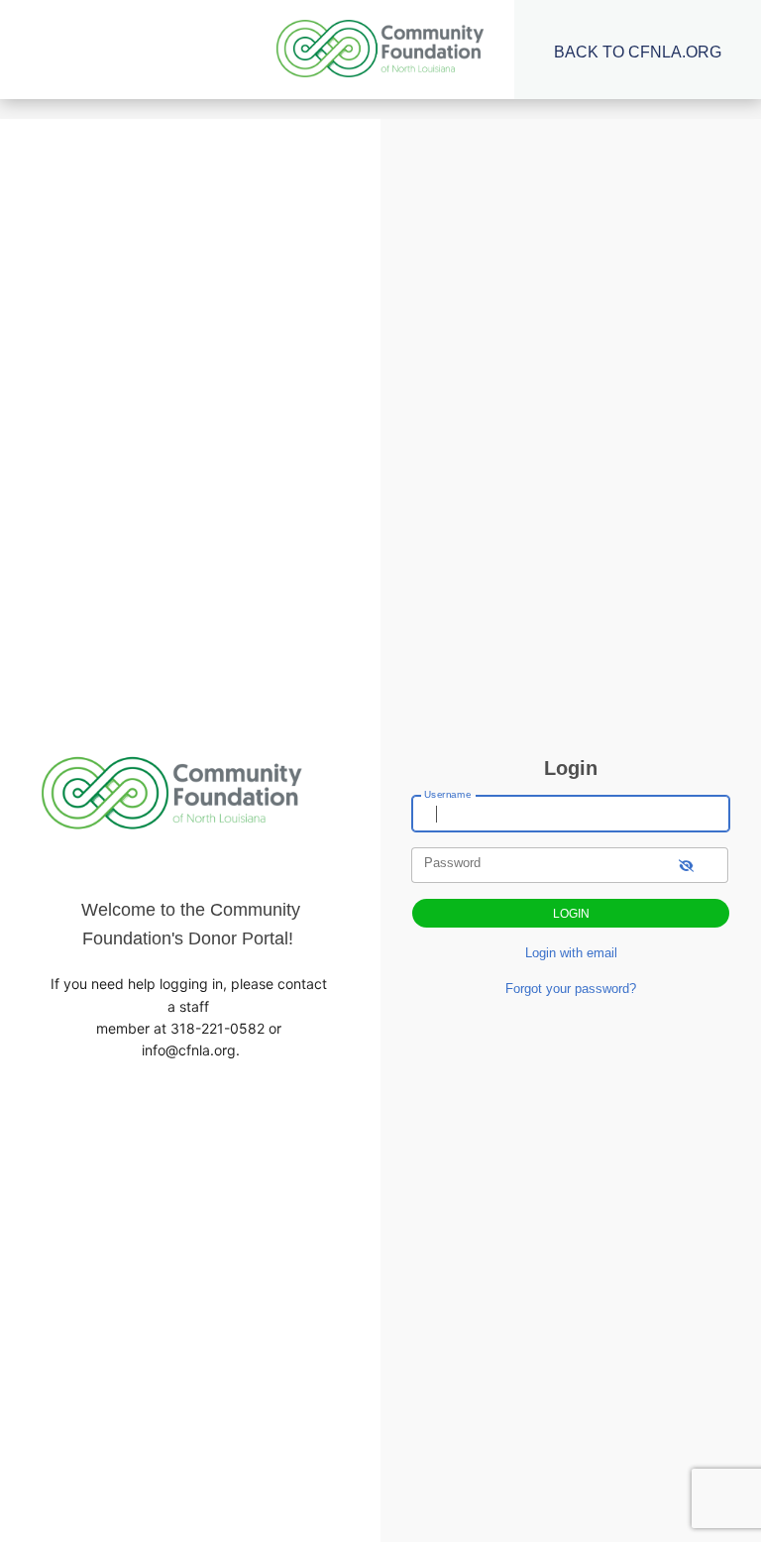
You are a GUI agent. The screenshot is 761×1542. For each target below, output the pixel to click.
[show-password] (686, 864)
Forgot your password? (570, 988)
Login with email (571, 952)
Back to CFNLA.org (637, 52)
